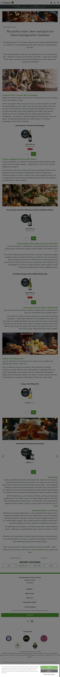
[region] (29, 670)
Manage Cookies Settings (49, 674)
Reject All (49, 671)
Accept (49, 667)
